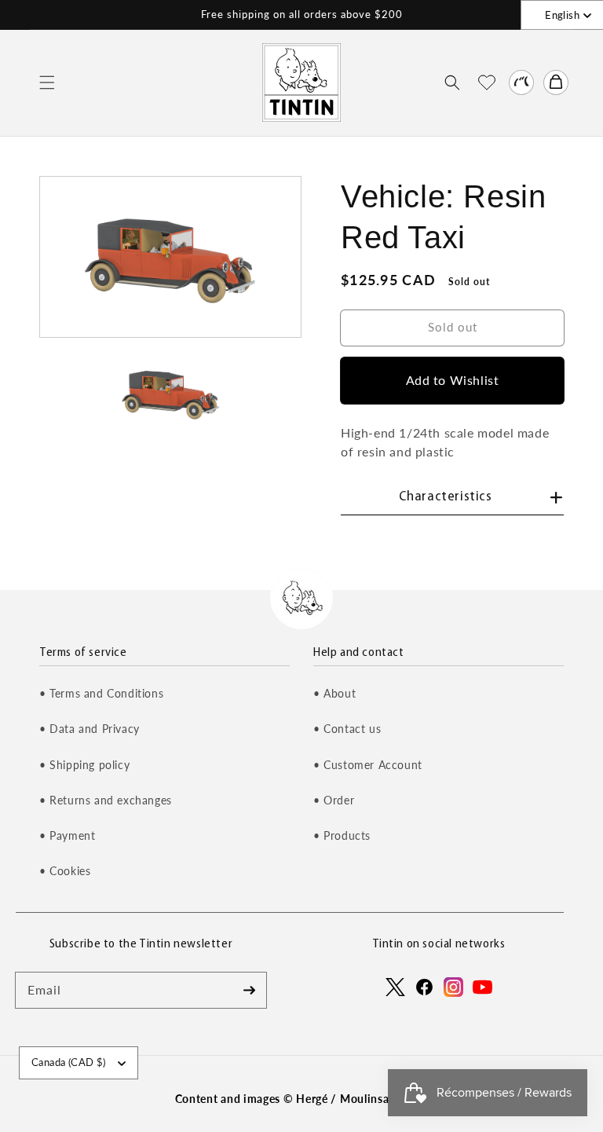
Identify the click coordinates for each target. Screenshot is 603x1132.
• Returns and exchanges (105, 800)
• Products (342, 835)
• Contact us (347, 728)
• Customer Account (367, 764)
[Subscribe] (249, 990)
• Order (333, 800)
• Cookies (64, 870)
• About (334, 693)
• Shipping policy (84, 764)
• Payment (67, 835)
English (562, 15)
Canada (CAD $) (68, 1062)
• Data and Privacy (89, 728)
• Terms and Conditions (101, 693)
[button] (47, 82)
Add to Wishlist (452, 379)
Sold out (452, 327)
